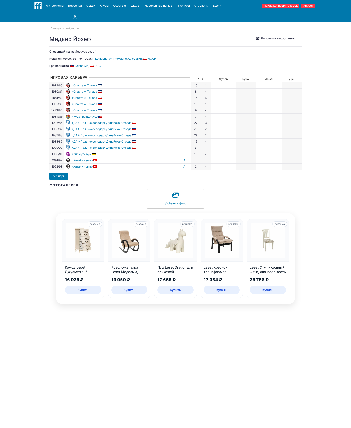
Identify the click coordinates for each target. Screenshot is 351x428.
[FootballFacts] (38, 5)
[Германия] (94, 154)
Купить (83, 290)
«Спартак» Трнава (84, 85)
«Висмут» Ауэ (81, 154)
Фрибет (308, 5)
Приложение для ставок (281, 5)
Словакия (135, 58)
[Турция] (95, 160)
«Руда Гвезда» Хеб (85, 116)
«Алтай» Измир (82, 160)
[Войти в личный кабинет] (75, 16)
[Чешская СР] (100, 116)
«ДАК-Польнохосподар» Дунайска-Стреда (102, 123)
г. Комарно (99, 58)
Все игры (58, 176)
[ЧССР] (100, 85)
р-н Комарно (118, 58)
